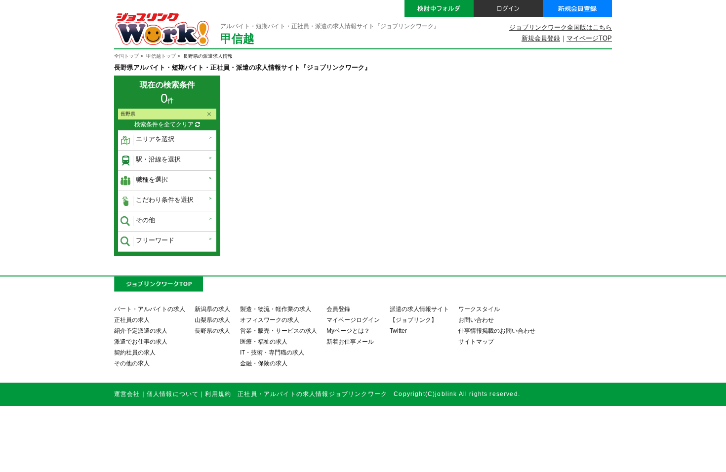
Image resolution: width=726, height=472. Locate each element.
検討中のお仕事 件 (653, 456)
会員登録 (338, 309)
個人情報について (173, 394)
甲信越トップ (161, 56)
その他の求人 (132, 363)
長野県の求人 (212, 330)
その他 (145, 220)
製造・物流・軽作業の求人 (275, 309)
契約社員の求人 (135, 352)
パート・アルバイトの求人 (149, 309)
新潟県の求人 (212, 309)
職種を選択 (152, 179)
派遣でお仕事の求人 (140, 341)
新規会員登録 (541, 38)
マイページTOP (589, 38)
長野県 (128, 114)
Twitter (398, 330)
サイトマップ (476, 341)
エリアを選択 (155, 139)
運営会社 (127, 394)
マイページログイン (353, 319)
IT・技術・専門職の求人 (272, 352)
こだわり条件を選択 (165, 199)
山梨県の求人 (212, 319)
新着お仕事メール (350, 341)
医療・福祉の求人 (263, 341)
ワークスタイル (479, 309)
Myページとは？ (348, 330)
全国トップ (126, 56)
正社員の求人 (132, 319)
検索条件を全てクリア (164, 124)
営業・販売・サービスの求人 (278, 330)
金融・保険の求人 (263, 363)
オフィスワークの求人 (269, 319)
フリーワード (155, 240)
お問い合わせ (476, 319)
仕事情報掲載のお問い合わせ (496, 330)
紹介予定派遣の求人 (140, 330)
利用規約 (218, 394)
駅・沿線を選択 (158, 159)
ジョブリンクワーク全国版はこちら (560, 27)
